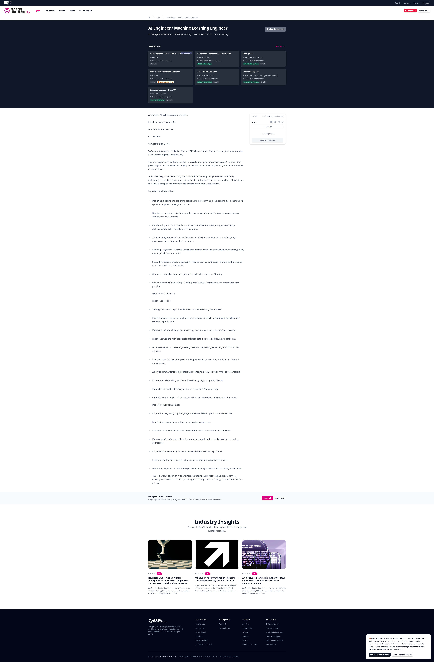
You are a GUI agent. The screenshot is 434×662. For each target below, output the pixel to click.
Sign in (416, 3)
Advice (62, 10)
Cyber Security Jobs (273, 636)
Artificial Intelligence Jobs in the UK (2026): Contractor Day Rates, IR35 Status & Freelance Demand (263, 580)
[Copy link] (282, 122)
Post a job (423, 10)
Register (426, 3)
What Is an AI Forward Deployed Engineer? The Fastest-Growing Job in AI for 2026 (216, 579)
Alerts (72, 10)
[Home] (149, 18)
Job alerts (199, 636)
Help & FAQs (247, 628)
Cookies (245, 636)
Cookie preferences (249, 644)
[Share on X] (275, 122)
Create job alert (268, 134)
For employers (85, 10)
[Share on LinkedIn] (271, 122)
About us (245, 624)
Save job (269, 127)
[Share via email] (278, 122)
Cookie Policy (397, 649)
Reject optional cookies (402, 654)
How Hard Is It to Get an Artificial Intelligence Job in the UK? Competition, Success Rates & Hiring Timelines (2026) (168, 580)
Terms (244, 640)
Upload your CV (201, 640)
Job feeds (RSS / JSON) (204, 644)
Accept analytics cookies (379, 654)
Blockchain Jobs (272, 628)
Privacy (245, 632)
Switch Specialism (402, 3)
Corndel (155, 57)
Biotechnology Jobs (273, 624)
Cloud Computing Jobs (274, 632)
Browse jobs (200, 624)
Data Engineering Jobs (274, 640)
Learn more (280, 498)
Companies (50, 10)
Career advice (201, 632)
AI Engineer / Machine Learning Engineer (182, 18)
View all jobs (280, 46)
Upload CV (409, 10)
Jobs (38, 10)
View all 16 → (271, 644)
